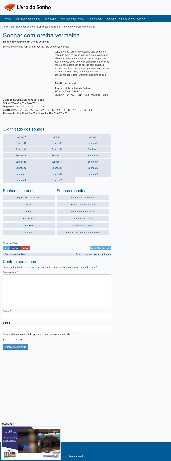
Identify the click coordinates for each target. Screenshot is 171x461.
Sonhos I (92, 149)
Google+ (26, 247)
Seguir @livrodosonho (100, 247)
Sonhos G (21, 149)
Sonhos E (57, 143)
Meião (29, 204)
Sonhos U (57, 174)
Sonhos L (57, 155)
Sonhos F (93, 143)
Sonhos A (21, 137)
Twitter (6, 247)
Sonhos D (21, 143)
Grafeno (29, 232)
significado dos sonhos (23, 26)
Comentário (10, 272)
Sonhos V (93, 174)
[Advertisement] (28, 71)
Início (6, 26)
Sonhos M (92, 155)
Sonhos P (93, 161)
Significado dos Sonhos (27, 18)
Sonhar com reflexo (15, 254)
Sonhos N (21, 161)
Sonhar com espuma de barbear (82, 232)
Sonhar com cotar (82, 218)
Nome (7, 311)
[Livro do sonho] (28, 7)
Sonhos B (57, 137)
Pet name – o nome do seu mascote (125, 18)
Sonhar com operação (83, 211)
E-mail (7, 322)
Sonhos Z (57, 180)
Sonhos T (21, 174)
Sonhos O (56, 161)
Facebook (15, 247)
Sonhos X (21, 180)
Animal (29, 211)
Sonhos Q (21, 167)
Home (8, 18)
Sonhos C (93, 137)
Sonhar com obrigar (82, 225)
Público (29, 225)
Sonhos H (57, 149)
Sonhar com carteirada (83, 204)
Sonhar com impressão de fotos (92, 254)
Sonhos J (21, 155)
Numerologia (95, 18)
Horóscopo (50, 18)
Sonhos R (57, 167)
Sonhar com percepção (82, 197)
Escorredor (29, 218)
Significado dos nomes (72, 18)
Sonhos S (93, 167)
